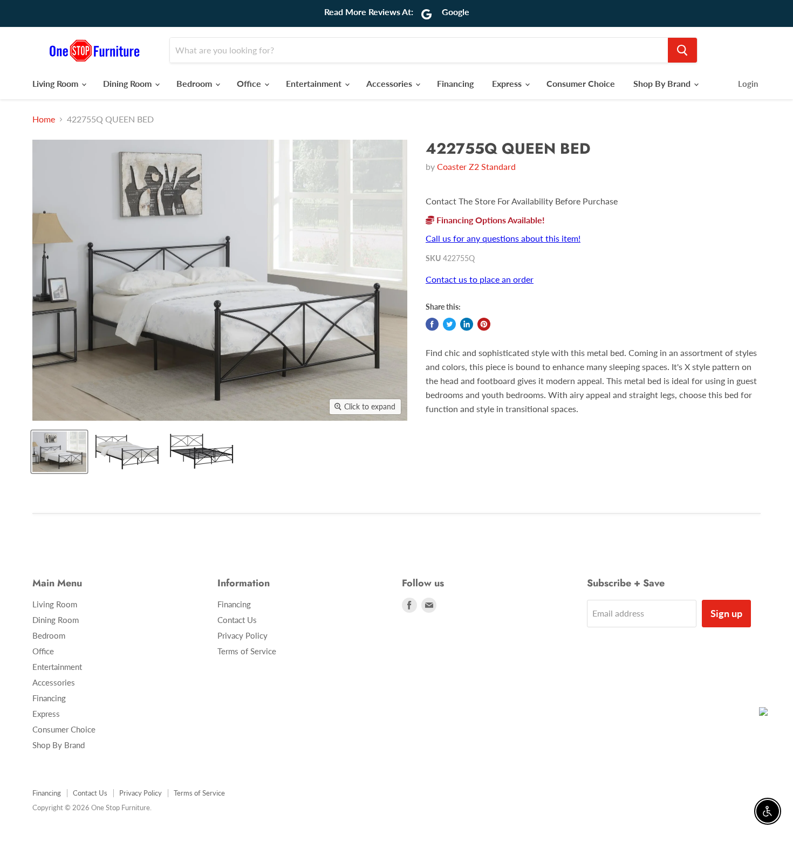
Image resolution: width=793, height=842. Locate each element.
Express (508, 83)
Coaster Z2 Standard (476, 166)
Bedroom (195, 83)
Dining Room (128, 83)
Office (250, 83)
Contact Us (237, 620)
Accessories (390, 83)
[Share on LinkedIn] (466, 324)
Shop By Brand (663, 83)
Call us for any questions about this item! (503, 238)
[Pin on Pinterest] (483, 324)
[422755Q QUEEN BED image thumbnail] (59, 451)
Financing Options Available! (489, 220)
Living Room (56, 83)
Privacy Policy (242, 635)
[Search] (682, 50)
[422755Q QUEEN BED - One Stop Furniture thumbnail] (126, 451)
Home (43, 119)
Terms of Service (246, 651)
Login (748, 83)
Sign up (726, 613)
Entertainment (315, 83)
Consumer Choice (580, 83)
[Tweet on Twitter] (449, 324)
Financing (455, 83)
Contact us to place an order (480, 279)
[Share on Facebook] (432, 324)
